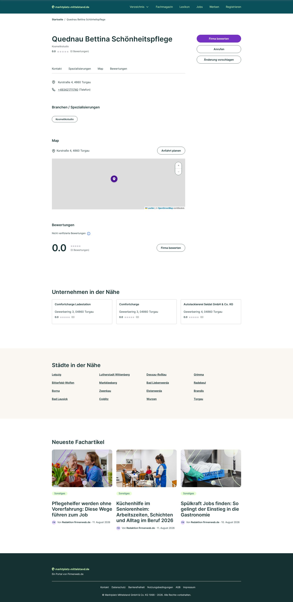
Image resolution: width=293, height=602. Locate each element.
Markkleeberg (108, 382)
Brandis (199, 390)
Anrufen (219, 49)
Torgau (198, 399)
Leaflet (150, 208)
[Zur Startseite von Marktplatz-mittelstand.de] (70, 7)
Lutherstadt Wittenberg (114, 374)
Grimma (199, 374)
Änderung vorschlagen (219, 59)
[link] (82, 311)
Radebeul (200, 382)
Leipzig (56, 374)
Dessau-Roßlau (156, 374)
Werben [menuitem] (214, 6)
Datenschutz (119, 587)
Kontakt (104, 587)
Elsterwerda (154, 390)
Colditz (104, 399)
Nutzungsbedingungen (160, 587)
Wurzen (151, 399)
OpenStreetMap (165, 208)
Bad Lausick (60, 399)
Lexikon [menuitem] (185, 6)
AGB (178, 587)
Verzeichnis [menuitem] (137, 6)
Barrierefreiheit (136, 587)
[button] (114, 179)
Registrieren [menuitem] (233, 6)
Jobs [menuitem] (199, 6)
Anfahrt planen (171, 150)
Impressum (189, 587)
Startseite (57, 19)
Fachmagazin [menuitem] (164, 6)
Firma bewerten (171, 248)
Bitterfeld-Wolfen (63, 382)
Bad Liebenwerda (157, 382)
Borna (56, 390)
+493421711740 (68, 89)
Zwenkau (105, 390)
